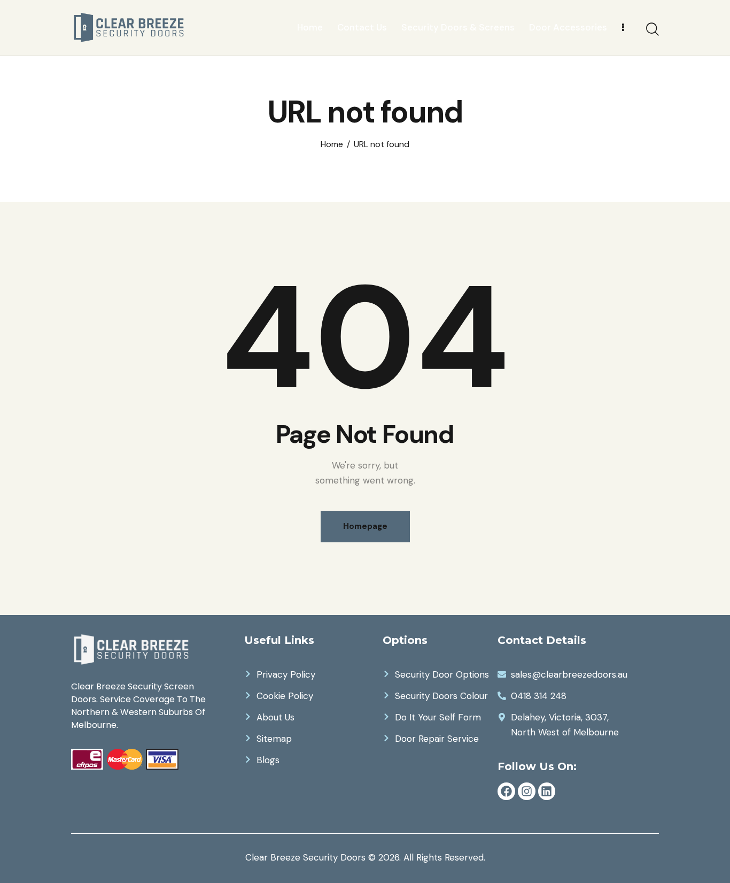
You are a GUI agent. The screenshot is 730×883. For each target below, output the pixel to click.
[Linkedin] (547, 791)
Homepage (365, 526)
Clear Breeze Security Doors (305, 857)
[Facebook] (506, 791)
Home (332, 144)
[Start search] (652, 29)
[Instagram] (526, 791)
